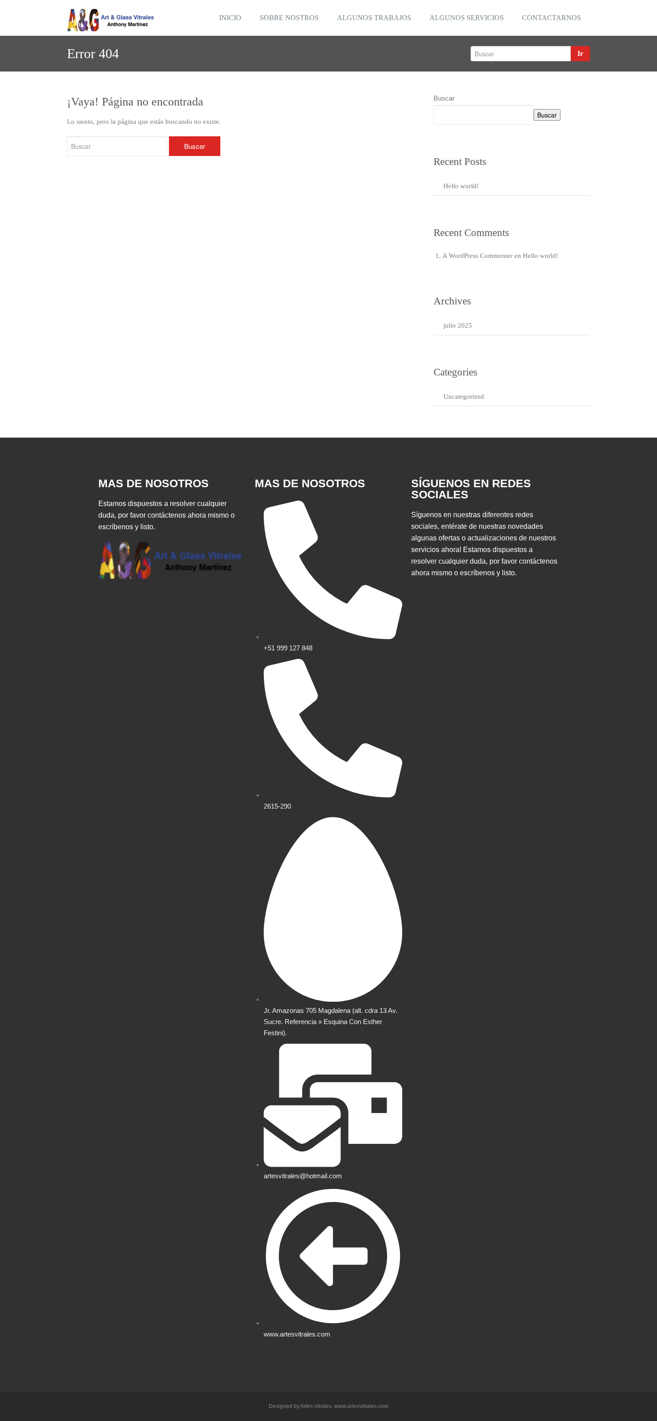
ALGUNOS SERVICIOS (467, 17)
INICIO (230, 17)
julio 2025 (457, 325)
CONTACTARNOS (551, 17)
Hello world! (461, 186)
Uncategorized (463, 396)
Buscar (444, 98)
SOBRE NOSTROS (289, 17)
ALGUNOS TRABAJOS (374, 17)
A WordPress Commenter (477, 255)
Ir (580, 53)
